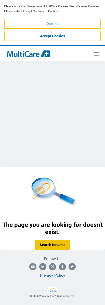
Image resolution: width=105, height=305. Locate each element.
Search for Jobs (52, 245)
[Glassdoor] (72, 266)
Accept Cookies (52, 36)
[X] (52, 266)
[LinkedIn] (42, 266)
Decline (52, 24)
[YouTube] (32, 266)
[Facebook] (62, 266)
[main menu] (96, 54)
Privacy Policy (52, 275)
